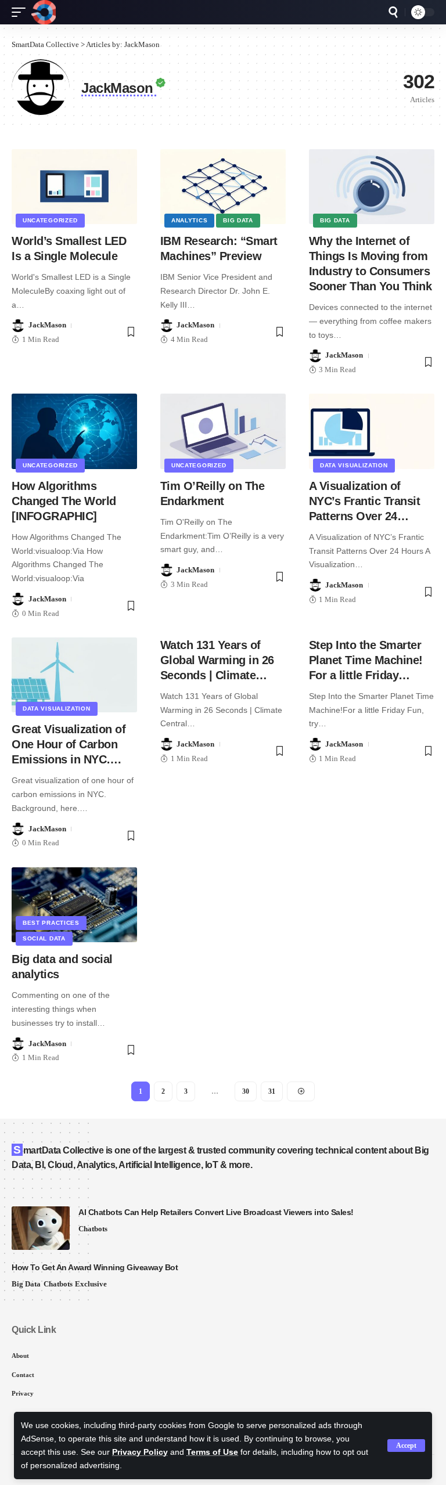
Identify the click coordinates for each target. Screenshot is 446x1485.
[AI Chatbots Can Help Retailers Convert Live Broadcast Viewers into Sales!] (41, 1228)
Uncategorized (50, 220)
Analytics (189, 220)
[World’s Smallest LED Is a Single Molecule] (74, 187)
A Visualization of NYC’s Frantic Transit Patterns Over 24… (364, 501)
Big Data (238, 220)
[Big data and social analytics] (74, 905)
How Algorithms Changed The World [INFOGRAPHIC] (64, 501)
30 (245, 1091)
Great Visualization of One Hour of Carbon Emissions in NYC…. (68, 744)
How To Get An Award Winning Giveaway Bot (95, 1267)
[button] (406, 1445)
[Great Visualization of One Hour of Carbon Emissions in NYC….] (74, 675)
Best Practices (51, 923)
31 (271, 1091)
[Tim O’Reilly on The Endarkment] (223, 431)
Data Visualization (354, 465)
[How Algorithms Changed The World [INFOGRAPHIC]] (74, 431)
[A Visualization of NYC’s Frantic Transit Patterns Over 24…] (371, 431)
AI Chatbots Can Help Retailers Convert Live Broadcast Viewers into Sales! (216, 1212)
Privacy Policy (140, 1452)
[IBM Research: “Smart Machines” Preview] (223, 187)
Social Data (44, 938)
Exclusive (91, 1283)
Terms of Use (212, 1452)
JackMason (47, 324)
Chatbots (92, 1228)
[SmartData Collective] (43, 12)
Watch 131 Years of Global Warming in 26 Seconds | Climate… (217, 660)
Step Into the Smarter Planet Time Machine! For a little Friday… (366, 660)
